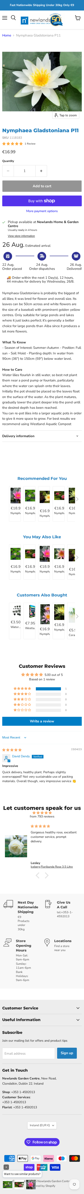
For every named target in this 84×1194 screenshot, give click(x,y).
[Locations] (62, 960)
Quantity (8, 161)
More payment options (42, 211)
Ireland (40, 1125)
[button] (23, 688)
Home (6, 35)
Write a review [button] (42, 721)
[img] (12, 750)
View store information (21, 236)
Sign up (67, 1053)
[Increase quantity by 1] (41, 171)
